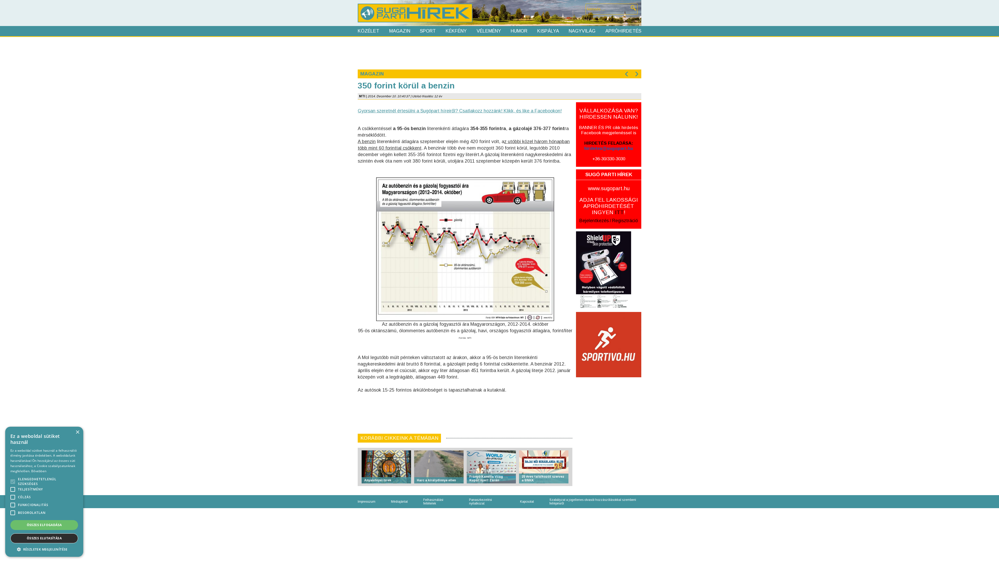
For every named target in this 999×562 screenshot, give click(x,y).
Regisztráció (625, 220)
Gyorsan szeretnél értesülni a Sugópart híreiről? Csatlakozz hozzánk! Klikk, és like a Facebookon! (460, 110)
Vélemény (489, 31)
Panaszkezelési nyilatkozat (480, 501)
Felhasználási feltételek (433, 501)
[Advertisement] (499, 52)
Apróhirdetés (623, 31)
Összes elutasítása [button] (44, 538)
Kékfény (456, 31)
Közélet (368, 31)
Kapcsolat (527, 501)
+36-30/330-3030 (608, 158)
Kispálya (548, 31)
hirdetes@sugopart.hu (608, 148)
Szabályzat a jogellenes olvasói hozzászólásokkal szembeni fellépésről (592, 501)
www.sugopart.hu (609, 188)
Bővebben (38, 471)
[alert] (44, 492)
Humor (519, 31)
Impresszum (366, 501)
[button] (44, 549)
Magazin (399, 31)
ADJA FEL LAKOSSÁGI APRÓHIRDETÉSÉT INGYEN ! (608, 206)
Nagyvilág (582, 31)
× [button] (77, 432)
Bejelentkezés (594, 220)
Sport (428, 31)
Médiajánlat (399, 501)
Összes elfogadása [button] (44, 525)
